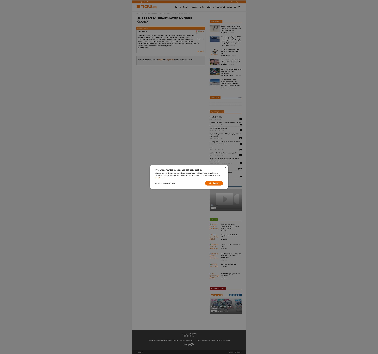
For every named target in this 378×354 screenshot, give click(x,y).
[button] (165, 183)
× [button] (225, 167)
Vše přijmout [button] (214, 183)
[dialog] (189, 177)
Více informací (159, 178)
